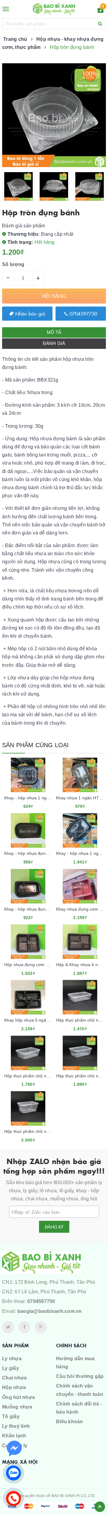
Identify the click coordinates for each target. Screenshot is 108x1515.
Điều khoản (69, 1421)
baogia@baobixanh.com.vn (49, 1311)
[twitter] (8, 1327)
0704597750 (82, 313)
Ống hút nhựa (18, 1397)
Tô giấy (11, 1416)
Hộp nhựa (14, 1387)
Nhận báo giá (29, 313)
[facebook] (24, 1327)
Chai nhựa (14, 1377)
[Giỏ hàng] (101, 10)
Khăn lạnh (14, 1435)
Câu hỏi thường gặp (80, 1376)
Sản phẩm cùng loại (35, 745)
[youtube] (41, 1327)
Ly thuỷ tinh (16, 1426)
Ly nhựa (12, 1358)
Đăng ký (54, 1227)
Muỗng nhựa (17, 1406)
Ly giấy (10, 1368)
